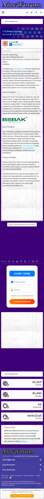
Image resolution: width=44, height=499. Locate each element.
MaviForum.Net (7, 456)
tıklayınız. (24, 441)
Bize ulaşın (5, 475)
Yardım (38, 475)
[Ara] (41, 12)
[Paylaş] (37, 50)
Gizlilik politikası (28, 475)
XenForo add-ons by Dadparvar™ (27, 483)
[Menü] (3, 12)
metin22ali (34, 415)
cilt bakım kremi (19, 69)
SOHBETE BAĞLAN (22, 301)
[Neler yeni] (36, 12)
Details (12, 485)
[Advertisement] (22, 203)
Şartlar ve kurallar (16, 475)
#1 (41, 50)
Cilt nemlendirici (28, 148)
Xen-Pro (7, 485)
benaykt (6, 34)
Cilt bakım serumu (29, 146)
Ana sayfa (5, 477)
